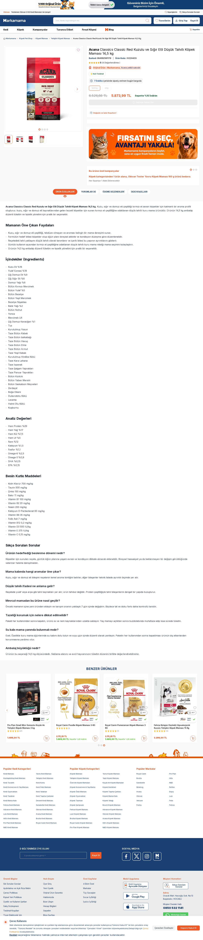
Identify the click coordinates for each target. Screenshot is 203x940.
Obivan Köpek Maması (112, 814)
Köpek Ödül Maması (78, 792)
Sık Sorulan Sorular (12, 884)
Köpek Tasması (76, 801)
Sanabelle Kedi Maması (45, 805)
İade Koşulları (139, 191)
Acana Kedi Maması (44, 814)
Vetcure (139, 801)
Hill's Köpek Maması (111, 823)
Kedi (5, 29)
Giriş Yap (183, 20)
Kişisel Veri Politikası (12, 897)
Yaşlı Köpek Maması (111, 778)
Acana (94, 49)
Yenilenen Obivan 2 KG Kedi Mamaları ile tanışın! (27, 12)
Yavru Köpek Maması (111, 774)
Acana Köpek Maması (111, 818)
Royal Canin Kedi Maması (46, 823)
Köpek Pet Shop (26, 38)
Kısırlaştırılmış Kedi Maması (14, 778)
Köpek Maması (42, 38)
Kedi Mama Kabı (10, 801)
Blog (111, 29)
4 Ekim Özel (88, 884)
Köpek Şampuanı (77, 805)
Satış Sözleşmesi (11, 906)
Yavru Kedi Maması (43, 774)
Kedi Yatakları (41, 792)
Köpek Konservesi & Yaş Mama (82, 787)
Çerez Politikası (10, 893)
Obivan (139, 796)
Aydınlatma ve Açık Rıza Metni (17, 888)
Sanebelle (140, 783)
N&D (171, 783)
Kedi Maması (8, 774)
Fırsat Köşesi (89, 29)
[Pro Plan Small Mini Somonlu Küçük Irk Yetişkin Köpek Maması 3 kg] (28, 698)
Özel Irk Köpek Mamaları (80, 783)
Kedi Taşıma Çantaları (45, 796)
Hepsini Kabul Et (188, 928)
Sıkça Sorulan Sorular (191, 12)
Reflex (172, 787)
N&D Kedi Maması (10, 827)
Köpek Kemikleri (109, 787)
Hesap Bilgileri (49, 906)
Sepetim (47, 910)
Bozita (139, 778)
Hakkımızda (48, 897)
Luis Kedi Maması (10, 814)
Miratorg (139, 787)
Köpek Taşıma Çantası (112, 792)
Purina (138, 805)
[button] (39, 129)
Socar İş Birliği (89, 897)
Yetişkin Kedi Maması (44, 778)
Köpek (20, 29)
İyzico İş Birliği (89, 901)
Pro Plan (172, 774)
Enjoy (171, 792)
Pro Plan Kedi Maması (12, 823)
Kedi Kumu (40, 783)
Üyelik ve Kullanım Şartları (15, 901)
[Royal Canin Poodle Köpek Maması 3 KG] (77, 698)
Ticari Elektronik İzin (12, 915)
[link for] (101, 4)
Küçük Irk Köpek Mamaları (113, 783)
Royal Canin (141, 774)
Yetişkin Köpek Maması (60, 38)
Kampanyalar (40, 29)
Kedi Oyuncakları (10, 792)
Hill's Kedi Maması (10, 818)
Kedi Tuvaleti (8, 783)
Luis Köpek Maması (78, 814)
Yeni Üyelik (48, 888)
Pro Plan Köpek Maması (79, 827)
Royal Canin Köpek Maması (81, 823)
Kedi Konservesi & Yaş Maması (15, 787)
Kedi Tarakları (9, 796)
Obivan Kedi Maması (44, 809)
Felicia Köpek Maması (79, 809)
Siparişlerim (172, 12)
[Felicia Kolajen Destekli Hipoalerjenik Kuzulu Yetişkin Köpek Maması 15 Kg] (174, 698)
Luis (171, 796)
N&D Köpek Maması (111, 827)
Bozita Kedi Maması (44, 818)
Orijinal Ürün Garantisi (53, 893)
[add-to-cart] (46, 738)
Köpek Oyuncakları (77, 796)
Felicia (172, 805)
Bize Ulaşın (48, 901)
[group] (43, 89)
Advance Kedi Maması (12, 809)
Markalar (87, 888)
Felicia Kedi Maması (11, 805)
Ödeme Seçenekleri (113, 191)
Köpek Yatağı (108, 801)
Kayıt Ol (194, 20)
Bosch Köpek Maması (111, 805)
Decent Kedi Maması (44, 801)
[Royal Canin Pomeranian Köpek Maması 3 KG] (126, 698)
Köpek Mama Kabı (110, 796)
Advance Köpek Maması (112, 809)
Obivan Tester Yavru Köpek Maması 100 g (151, 176)
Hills (171, 778)
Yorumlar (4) (88, 191)
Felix (171, 801)
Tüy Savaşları (89, 893)
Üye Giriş (47, 884)
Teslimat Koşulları (11, 910)
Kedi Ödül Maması (43, 787)
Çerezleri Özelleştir (164, 928)
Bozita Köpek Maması (79, 818)
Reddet (13, 935)
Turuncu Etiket (65, 29)
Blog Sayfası (49, 915)
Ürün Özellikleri (65, 191)
